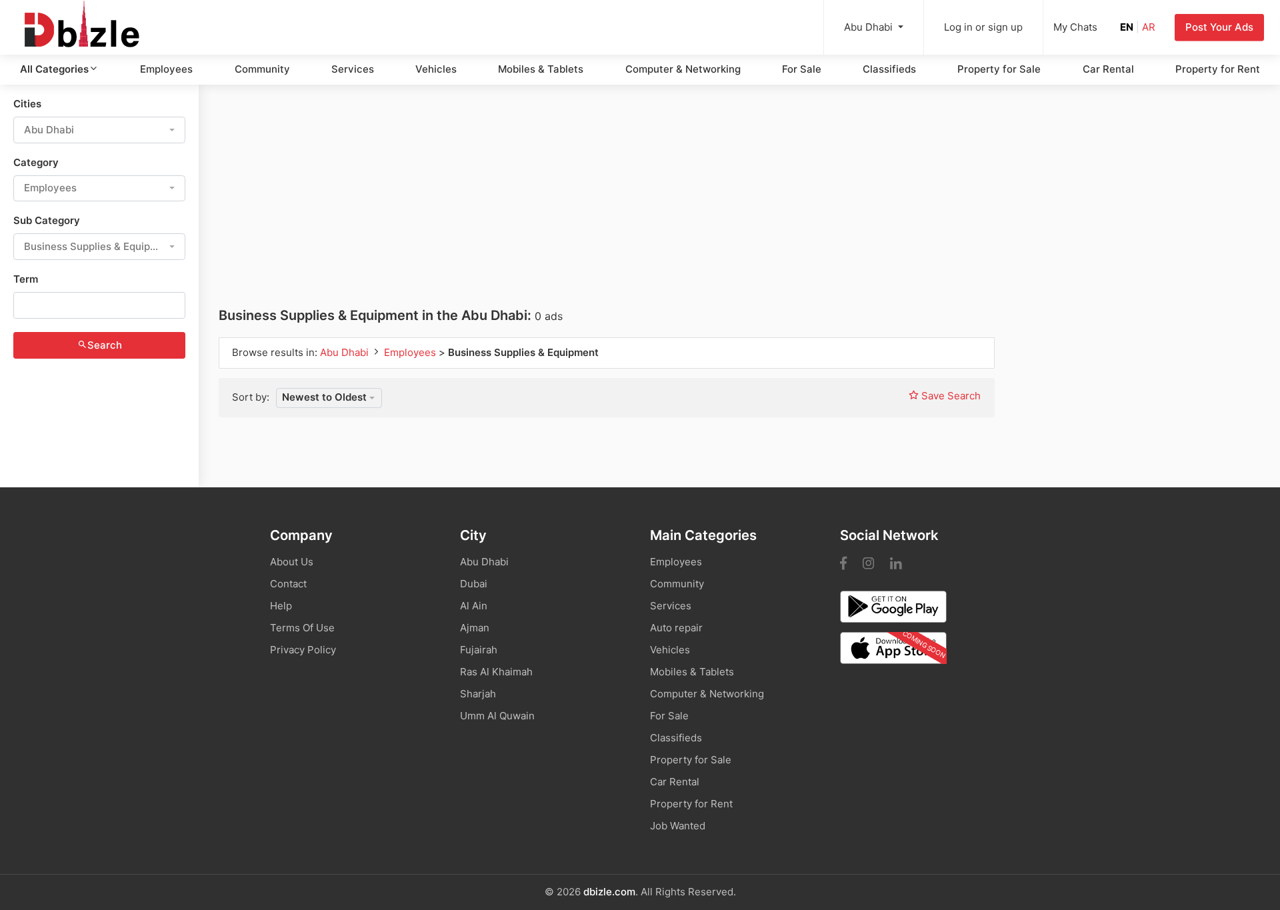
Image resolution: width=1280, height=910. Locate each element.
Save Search (950, 395)
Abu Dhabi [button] (869, 27)
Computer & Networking (683, 69)
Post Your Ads (1219, 27)
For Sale (801, 69)
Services (352, 69)
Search (104, 345)
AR (1148, 27)
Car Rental (1108, 69)
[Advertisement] (611, 204)
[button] (99, 130)
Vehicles (436, 69)
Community (262, 69)
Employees (166, 69)
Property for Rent (1217, 69)
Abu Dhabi (345, 352)
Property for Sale (999, 69)
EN (1126, 27)
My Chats (1075, 27)
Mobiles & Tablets (540, 69)
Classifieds (889, 69)
